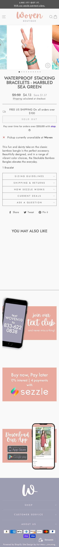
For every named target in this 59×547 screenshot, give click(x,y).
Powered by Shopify (12, 544)
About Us (28, 524)
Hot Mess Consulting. (46, 544)
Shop (29, 505)
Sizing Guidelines (29, 176)
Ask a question (29, 202)
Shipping (17, 98)
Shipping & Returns (29, 182)
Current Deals (29, 196)
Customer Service (28, 514)
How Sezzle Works (29, 189)
